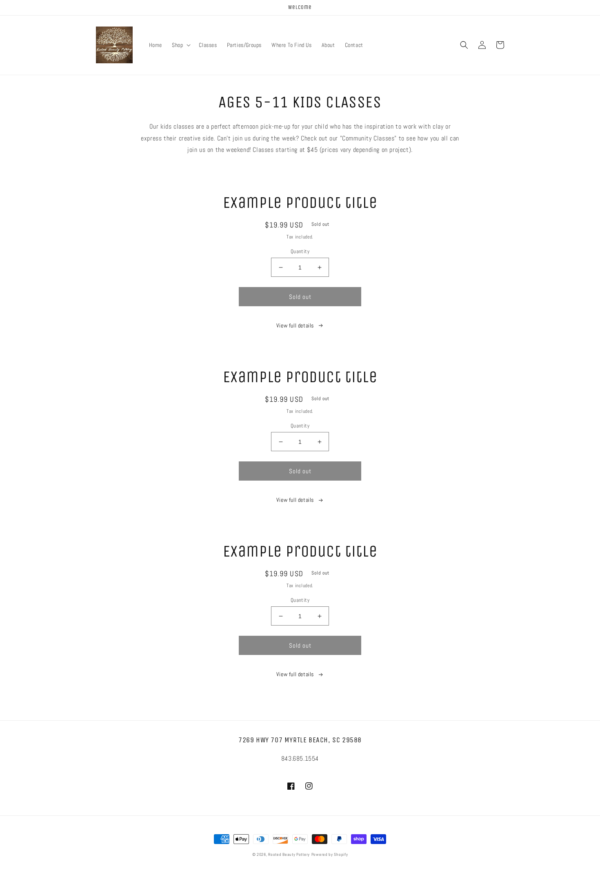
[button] (180, 44)
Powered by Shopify (329, 854)
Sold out (300, 297)
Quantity (300, 251)
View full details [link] (295, 325)
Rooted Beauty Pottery (289, 854)
